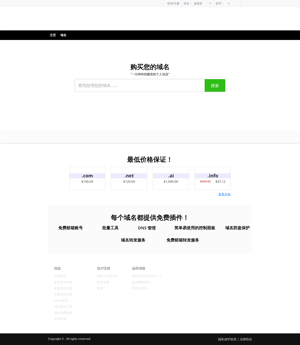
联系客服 (103, 282)
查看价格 (224, 194)
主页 (53, 35)
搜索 (215, 85)
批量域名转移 (63, 294)
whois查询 (61, 300)
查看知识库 (139, 288)
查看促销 (60, 319)
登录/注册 (173, 3)
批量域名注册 (63, 288)
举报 (100, 288)
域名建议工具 (63, 306)
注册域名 (60, 276)
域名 (63, 35)
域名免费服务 (63, 312)
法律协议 (246, 339)
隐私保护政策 (227, 339)
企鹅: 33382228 (107, 276)
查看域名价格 (63, 282)
